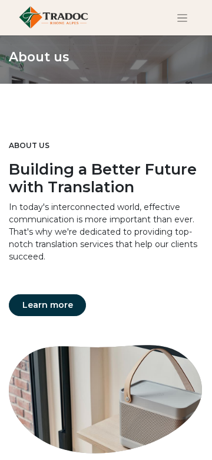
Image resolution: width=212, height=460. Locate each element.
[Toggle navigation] (182, 17)
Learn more (47, 305)
